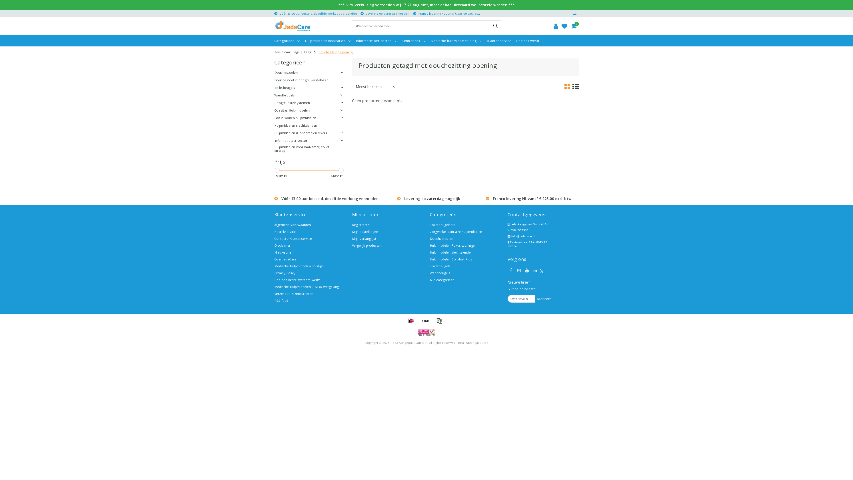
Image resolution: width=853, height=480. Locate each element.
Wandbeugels (440, 273)
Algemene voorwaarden (292, 225)
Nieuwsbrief (283, 252)
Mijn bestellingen (365, 232)
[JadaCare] (292, 26)
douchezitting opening (336, 52)
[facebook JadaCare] (511, 270)
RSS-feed (281, 300)
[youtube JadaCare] (527, 270)
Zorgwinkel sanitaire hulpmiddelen (456, 232)
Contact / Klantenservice (293, 238)
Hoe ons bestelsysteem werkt (297, 280)
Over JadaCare (285, 259)
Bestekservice (285, 232)
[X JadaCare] (541, 270)
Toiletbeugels (440, 266)
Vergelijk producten (367, 245)
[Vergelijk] (576, 13)
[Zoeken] (495, 26)
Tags (307, 52)
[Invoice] (440, 322)
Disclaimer (282, 245)
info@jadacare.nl (523, 236)
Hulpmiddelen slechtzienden (451, 252)
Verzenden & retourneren (293, 294)
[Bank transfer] (427, 322)
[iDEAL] (413, 322)
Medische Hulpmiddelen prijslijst (299, 266)
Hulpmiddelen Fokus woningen (453, 245)
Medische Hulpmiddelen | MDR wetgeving (306, 287)
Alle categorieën (442, 280)
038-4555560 (519, 230)
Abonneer (544, 299)
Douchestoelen (441, 238)
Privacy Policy (284, 273)
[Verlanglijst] (564, 26)
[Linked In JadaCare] (535, 270)
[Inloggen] (556, 26)
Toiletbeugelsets (442, 225)
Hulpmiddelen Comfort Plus (451, 259)
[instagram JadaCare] (519, 270)
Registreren (361, 225)
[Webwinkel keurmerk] (426, 332)
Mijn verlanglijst (364, 238)
